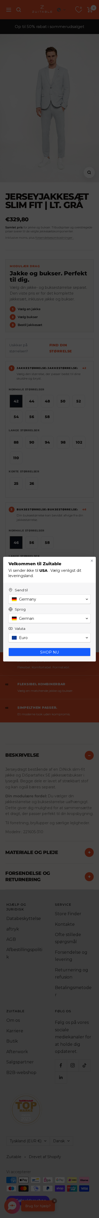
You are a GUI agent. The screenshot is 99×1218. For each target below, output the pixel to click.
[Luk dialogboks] (92, 561)
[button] (49, 599)
